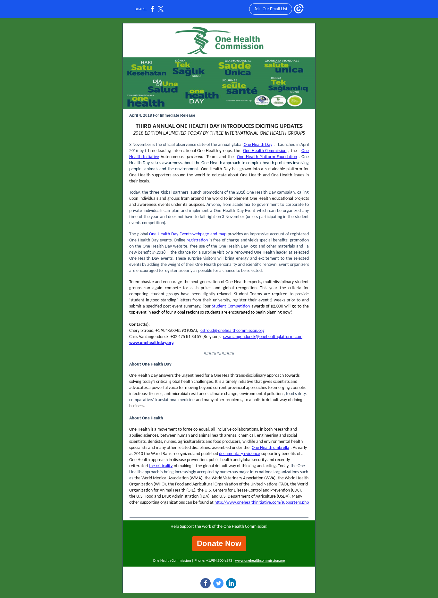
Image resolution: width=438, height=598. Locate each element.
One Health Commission (264, 150)
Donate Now (219, 543)
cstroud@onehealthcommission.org (232, 330)
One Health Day (258, 144)
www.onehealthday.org (151, 343)
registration (197, 240)
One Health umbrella (270, 447)
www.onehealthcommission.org (260, 561)
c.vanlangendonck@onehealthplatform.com (262, 336)
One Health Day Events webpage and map (187, 234)
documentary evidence (239, 453)
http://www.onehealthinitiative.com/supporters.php (262, 502)
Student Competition (230, 306)
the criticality (161, 466)
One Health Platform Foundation (267, 157)
